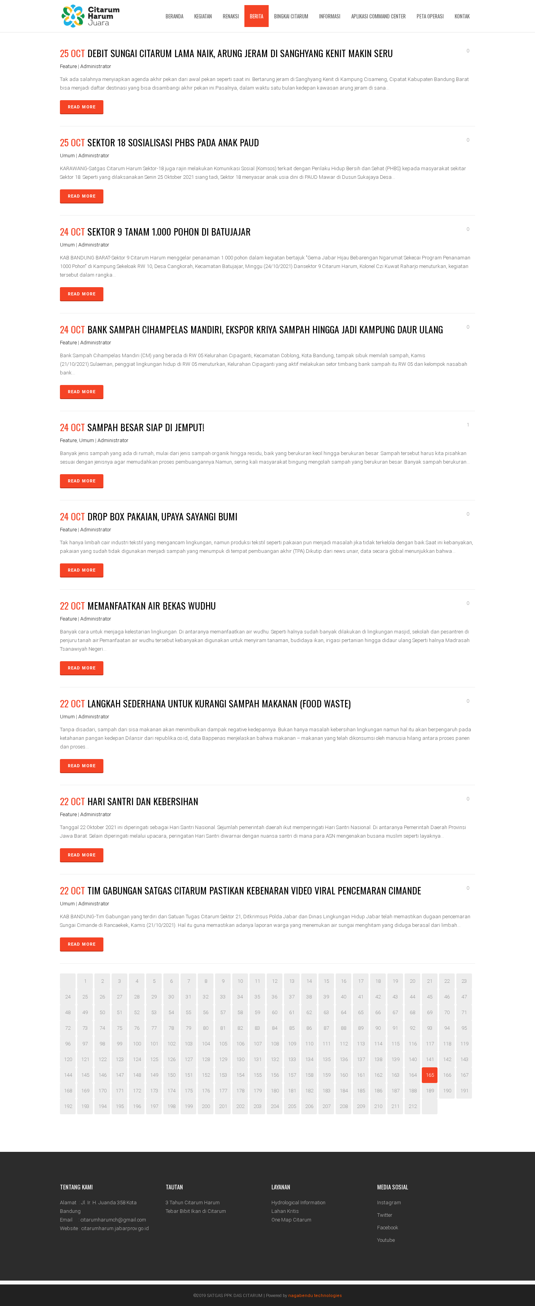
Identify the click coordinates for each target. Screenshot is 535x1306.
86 (309, 1028)
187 (395, 1091)
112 (344, 1044)
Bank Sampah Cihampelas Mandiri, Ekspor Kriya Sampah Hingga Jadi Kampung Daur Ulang (265, 329)
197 (154, 1106)
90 (378, 1028)
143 (464, 1059)
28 (136, 997)
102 (171, 1044)
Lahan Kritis (285, 1211)
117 (430, 1044)
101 (154, 1044)
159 (326, 1075)
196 (137, 1106)
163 (395, 1075)
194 (102, 1106)
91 (395, 1028)
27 (119, 997)
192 (68, 1106)
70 (447, 1012)
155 (257, 1075)
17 (360, 981)
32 (205, 997)
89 (360, 1028)
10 (240, 981)
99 (119, 1044)
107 (257, 1044)
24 (67, 997)
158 (309, 1075)
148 (137, 1075)
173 (154, 1091)
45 (429, 997)
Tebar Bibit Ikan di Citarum (196, 1211)
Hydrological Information (298, 1202)
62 (309, 1012)
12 (274, 981)
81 (223, 1028)
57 (223, 1012)
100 (137, 1044)
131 (257, 1059)
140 (412, 1059)
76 (136, 1028)
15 (326, 981)
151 (188, 1075)
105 (223, 1044)
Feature (68, 66)
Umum (67, 155)
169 (85, 1091)
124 (137, 1059)
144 (68, 1075)
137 (361, 1059)
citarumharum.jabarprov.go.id (115, 1228)
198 (171, 1106)
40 (343, 997)
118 (447, 1044)
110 (309, 1044)
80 (205, 1028)
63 (326, 1012)
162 (378, 1075)
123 (120, 1059)
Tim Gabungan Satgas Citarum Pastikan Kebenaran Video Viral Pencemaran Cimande (254, 890)
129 (223, 1059)
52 (136, 1012)
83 (257, 1028)
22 (447, 981)
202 (240, 1106)
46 (447, 997)
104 (206, 1044)
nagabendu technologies (315, 1295)
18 (378, 981)
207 (326, 1106)
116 (412, 1044)
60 (274, 1012)
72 (67, 1028)
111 (326, 1044)
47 (464, 997)
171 (120, 1091)
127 (188, 1059)
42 (378, 997)
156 (275, 1075)
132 (275, 1059)
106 (240, 1044)
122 (102, 1059)
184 (344, 1091)
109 (292, 1044)
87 (326, 1028)
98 (102, 1044)
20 (412, 981)
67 (395, 1012)
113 (361, 1044)
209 (361, 1106)
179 (257, 1091)
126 (171, 1059)
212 (412, 1106)
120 (68, 1059)
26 (102, 997)
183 (326, 1091)
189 (430, 1091)
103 (188, 1044)
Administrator (95, 66)
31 (188, 997)
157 (292, 1075)
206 (309, 1106)
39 (326, 997)
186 (378, 1091)
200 (206, 1106)
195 (120, 1106)
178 (240, 1091)
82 (240, 1028)
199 (188, 1106)
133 (292, 1059)
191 (464, 1091)
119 (464, 1044)
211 (395, 1106)
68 (412, 1012)
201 (223, 1106)
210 (378, 1106)
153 (223, 1075)
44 (412, 997)
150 (171, 1075)
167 (464, 1075)
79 (188, 1028)
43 (395, 997)
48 (67, 1012)
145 (85, 1075)
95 (464, 1028)
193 (85, 1106)
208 (344, 1106)
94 (447, 1028)
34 (240, 997)
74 (102, 1028)
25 (85, 997)
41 (360, 997)
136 (344, 1059)
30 (171, 997)
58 (240, 1012)
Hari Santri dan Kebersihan (142, 801)
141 (430, 1059)
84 (274, 1028)
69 (429, 1012)
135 (326, 1059)
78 (171, 1028)
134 (309, 1059)
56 (205, 1012)
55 (188, 1012)
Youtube (386, 1240)
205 (292, 1106)
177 (223, 1091)
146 (102, 1075)
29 (154, 997)
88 (343, 1028)
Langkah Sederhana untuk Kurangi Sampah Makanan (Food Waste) (219, 703)
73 (85, 1028)
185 (361, 1091)
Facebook (387, 1227)
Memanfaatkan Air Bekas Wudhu (151, 605)
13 (292, 981)
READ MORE (82, 107)
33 (223, 997)
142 (447, 1059)
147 (120, 1075)
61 (292, 1012)
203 (257, 1106)
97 (85, 1044)
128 (206, 1059)
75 (119, 1028)
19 (395, 981)
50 (102, 1012)
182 (309, 1091)
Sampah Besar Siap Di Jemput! (145, 427)
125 (154, 1059)
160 (344, 1075)
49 (85, 1012)
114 (378, 1044)
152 (206, 1075)
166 (447, 1075)
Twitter (384, 1215)
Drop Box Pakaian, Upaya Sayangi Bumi (162, 516)
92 (412, 1028)
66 (378, 1012)
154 (240, 1075)
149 (154, 1075)
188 (412, 1091)
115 (395, 1044)
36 (274, 997)
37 (292, 997)
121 (85, 1059)
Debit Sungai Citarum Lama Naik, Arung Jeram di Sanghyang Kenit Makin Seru (240, 53)
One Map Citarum (291, 1220)
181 (292, 1091)
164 (412, 1075)
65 (360, 1012)
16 (343, 981)
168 (68, 1091)
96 (67, 1044)
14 (309, 981)
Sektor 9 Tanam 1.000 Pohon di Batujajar (169, 231)
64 (343, 1012)
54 (171, 1012)
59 (257, 1012)
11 (257, 981)
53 (154, 1012)
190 (447, 1091)
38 (309, 997)
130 (240, 1059)
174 (171, 1091)
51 (119, 1012)
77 (154, 1028)
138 (378, 1059)
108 (275, 1044)
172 (137, 1091)
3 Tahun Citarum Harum (193, 1202)
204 (275, 1106)
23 (464, 981)
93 (429, 1028)
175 (188, 1091)
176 (206, 1091)
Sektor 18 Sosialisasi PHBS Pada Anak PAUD (173, 142)
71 (464, 1012)
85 (292, 1028)
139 (395, 1059)
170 (102, 1091)
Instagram (389, 1202)
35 (257, 997)
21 (429, 981)
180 (275, 1091)
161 (361, 1075)
